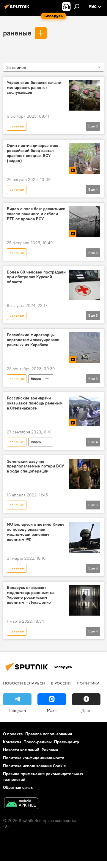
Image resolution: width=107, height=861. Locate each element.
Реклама (50, 749)
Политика (88, 683)
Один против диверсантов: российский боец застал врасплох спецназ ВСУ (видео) (32, 153)
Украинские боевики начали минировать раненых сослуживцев (34, 87)
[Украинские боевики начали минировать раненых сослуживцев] (84, 95)
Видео (36, 378)
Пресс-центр (66, 742)
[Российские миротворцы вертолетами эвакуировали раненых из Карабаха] (84, 347)
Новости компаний (21, 749)
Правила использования (48, 734)
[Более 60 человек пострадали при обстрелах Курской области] (84, 285)
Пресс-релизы (37, 742)
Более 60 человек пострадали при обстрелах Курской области (36, 277)
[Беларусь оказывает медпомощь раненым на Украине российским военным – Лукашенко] (84, 600)
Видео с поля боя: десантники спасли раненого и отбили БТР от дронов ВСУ (36, 213)
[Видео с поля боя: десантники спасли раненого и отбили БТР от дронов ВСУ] (84, 221)
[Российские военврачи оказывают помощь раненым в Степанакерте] (84, 411)
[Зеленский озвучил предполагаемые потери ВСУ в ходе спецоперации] (84, 474)
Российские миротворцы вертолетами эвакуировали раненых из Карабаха (33, 339)
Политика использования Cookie (34, 765)
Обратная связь (18, 787)
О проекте (13, 734)
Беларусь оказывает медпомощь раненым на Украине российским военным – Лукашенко (30, 595)
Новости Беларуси (24, 683)
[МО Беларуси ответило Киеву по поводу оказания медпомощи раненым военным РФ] (84, 537)
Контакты (12, 742)
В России (61, 683)
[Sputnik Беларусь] (18, 9)
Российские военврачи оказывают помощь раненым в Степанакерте (35, 403)
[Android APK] (21, 804)
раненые (17, 32)
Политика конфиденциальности (33, 757)
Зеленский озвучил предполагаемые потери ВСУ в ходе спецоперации (35, 466)
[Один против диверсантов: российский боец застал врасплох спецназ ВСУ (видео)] (84, 158)
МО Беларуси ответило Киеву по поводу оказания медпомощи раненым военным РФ (35, 532)
